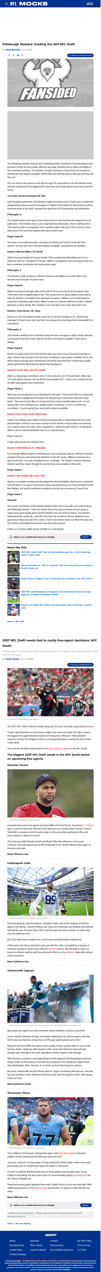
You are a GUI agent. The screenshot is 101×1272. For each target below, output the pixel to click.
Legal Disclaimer (38, 1250)
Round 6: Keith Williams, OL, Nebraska (26, 448)
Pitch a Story (36, 1245)
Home (10, 621)
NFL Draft (19, 621)
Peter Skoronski (66, 1153)
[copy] (22, 55)
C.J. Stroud (87, 825)
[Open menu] (6, 3)
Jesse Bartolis (13, 49)
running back (81, 1175)
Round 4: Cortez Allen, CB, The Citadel (26, 370)
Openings (34, 1240)
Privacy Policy (57, 1245)
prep (90, 726)
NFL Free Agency (23, 1223)
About (12, 1240)
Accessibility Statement (61, 1250)
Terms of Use (83, 1245)
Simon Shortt (12, 659)
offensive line (40, 1188)
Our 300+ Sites (84, 1240)
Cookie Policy (16, 1250)
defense (70, 952)
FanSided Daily (16, 1245)
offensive (52, 949)
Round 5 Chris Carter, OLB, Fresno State (27, 414)
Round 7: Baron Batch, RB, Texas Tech (26, 475)
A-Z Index (82, 1250)
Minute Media (15, 1261)
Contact (54, 1240)
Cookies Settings (17, 1254)
